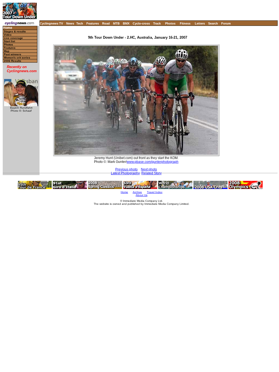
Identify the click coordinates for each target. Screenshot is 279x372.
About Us (141, 195)
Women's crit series (17, 57)
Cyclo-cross (141, 23)
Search (213, 23)
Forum (226, 23)
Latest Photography (125, 173)
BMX (126, 23)
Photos (170, 23)
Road (106, 23)
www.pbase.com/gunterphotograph (152, 162)
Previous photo (126, 169)
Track (157, 23)
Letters (200, 23)
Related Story (151, 173)
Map (6, 51)
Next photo (149, 169)
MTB (116, 23)
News (70, 23)
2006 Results (12, 60)
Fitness (185, 23)
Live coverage (13, 37)
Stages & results (15, 31)
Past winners (12, 54)
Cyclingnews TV (51, 23)
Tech (79, 23)
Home (7, 28)
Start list (9, 41)
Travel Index (154, 192)
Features (92, 23)
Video (7, 34)
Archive (137, 192)
